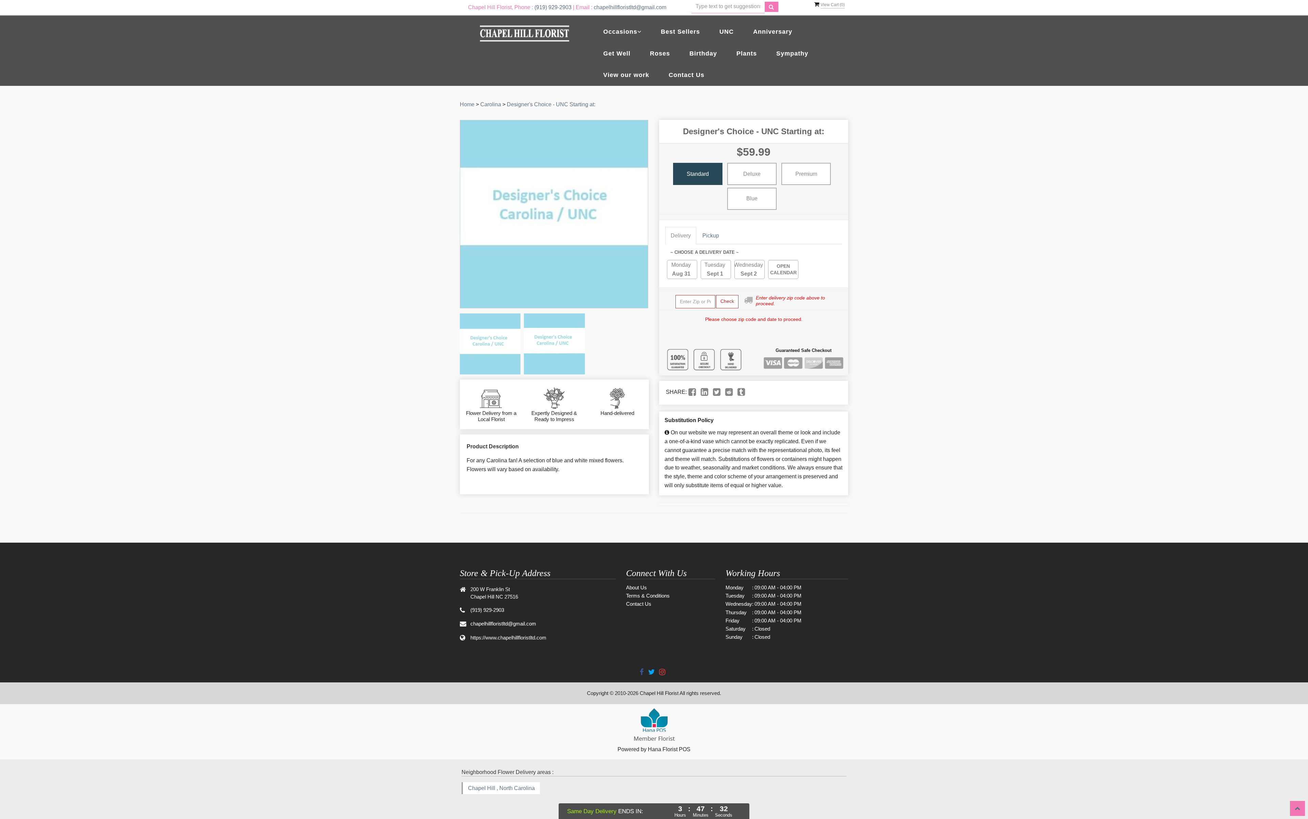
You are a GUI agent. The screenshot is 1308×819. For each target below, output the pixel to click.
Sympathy (792, 53)
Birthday (703, 53)
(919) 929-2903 (553, 7)
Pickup (710, 235)
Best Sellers (680, 31)
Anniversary (772, 31)
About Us (636, 587)
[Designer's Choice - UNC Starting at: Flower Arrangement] (490, 343)
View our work (626, 75)
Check (727, 301)
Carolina (490, 104)
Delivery (681, 235)
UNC (726, 31)
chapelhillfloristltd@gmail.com (630, 7)
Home (467, 104)
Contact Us (686, 75)
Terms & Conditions (648, 596)
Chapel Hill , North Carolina (501, 788)
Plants (746, 53)
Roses (660, 53)
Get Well (616, 53)
